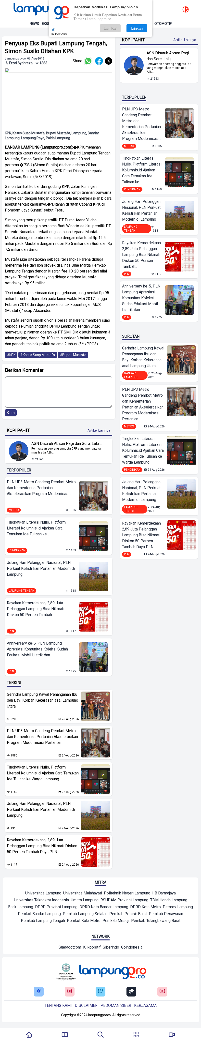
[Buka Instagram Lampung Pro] (70, 991)
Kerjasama (145, 1005)
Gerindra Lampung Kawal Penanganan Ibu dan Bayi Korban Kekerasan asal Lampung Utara (42, 700)
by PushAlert (59, 33)
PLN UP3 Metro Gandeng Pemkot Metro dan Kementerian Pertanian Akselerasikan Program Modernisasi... (41, 488)
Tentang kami (58, 1005)
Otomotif (163, 24)
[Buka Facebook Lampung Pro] (39, 991)
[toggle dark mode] (185, 10)
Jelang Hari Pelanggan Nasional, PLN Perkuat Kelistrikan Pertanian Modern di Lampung (41, 568)
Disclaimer (86, 1005)
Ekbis (46, 24)
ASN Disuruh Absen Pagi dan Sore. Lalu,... (66, 443)
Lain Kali (110, 28)
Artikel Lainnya (99, 430)
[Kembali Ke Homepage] (29, 1035)
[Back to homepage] (46, 10)
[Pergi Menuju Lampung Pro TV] (171, 1035)
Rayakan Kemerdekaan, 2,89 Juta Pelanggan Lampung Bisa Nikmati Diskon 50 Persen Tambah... (35, 609)
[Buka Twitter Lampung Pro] (100, 991)
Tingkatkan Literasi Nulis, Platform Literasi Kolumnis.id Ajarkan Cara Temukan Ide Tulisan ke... (36, 528)
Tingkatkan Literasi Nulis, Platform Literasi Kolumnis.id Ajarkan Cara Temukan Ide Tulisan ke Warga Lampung (43, 773)
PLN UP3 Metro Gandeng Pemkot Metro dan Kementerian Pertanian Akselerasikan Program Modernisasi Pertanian (42, 736)
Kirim (11, 413)
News (34, 24)
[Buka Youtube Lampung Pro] (162, 991)
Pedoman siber (115, 1005)
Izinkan (137, 28)
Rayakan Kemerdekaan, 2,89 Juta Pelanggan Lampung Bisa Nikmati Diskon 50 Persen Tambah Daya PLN (42, 846)
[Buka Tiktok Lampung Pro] (131, 991)
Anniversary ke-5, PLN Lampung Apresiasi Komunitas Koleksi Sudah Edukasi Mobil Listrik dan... (37, 649)
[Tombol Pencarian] (100, 1035)
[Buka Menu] (136, 1035)
